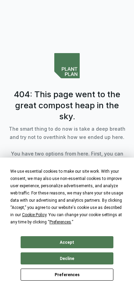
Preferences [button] (60, 222)
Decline (67, 258)
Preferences (67, 274)
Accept (67, 242)
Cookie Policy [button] (34, 214)
